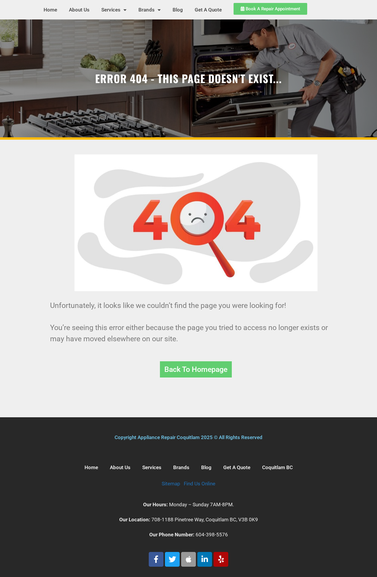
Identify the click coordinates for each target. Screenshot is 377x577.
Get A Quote (208, 10)
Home (50, 10)
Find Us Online (199, 484)
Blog (178, 10)
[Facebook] (156, 559)
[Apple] (188, 559)
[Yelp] (221, 559)
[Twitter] (172, 559)
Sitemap (171, 484)
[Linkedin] (204, 559)
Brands (146, 10)
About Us (79, 10)
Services (110, 10)
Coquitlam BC (277, 467)
